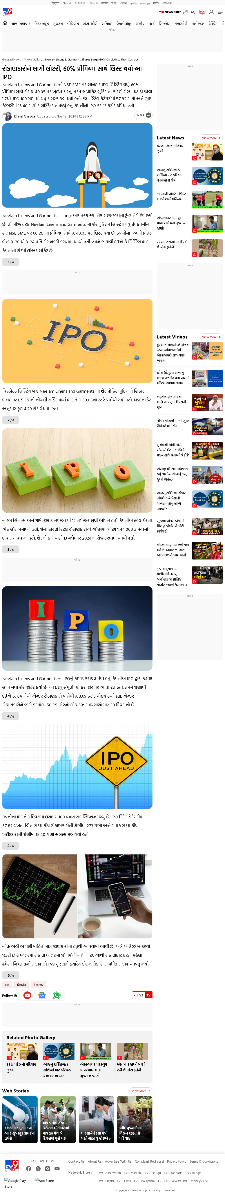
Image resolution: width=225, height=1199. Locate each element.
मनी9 (156, 3)
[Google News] (42, 995)
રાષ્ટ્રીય (140, 23)
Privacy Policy (176, 1161)
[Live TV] (200, 12)
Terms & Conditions (203, 1161)
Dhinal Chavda (24, 116)
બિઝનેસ (165, 23)
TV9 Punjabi (105, 1180)
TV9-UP (167, 3)
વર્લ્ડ (151, 23)
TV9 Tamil (124, 1180)
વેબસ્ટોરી (181, 23)
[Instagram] (47, 1168)
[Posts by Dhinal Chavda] (7, 116)
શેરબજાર (39, 985)
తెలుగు (93, 3)
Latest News (170, 137)
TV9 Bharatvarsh (109, 1172)
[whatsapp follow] (56, 995)
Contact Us (76, 1161)
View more (139, 1091)
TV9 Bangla (193, 1172)
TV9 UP (163, 1180)
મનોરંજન (198, 23)
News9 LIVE (179, 1180)
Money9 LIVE (200, 1180)
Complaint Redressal (149, 1161)
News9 (67, 3)
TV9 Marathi (133, 1172)
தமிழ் (134, 3)
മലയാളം (145, 3)
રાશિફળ (107, 23)
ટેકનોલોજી (124, 23)
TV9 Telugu (152, 1172)
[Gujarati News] (7, 11)
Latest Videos (172, 336)
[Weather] (187, 12)
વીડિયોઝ (73, 23)
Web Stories (15, 1090)
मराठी (105, 3)
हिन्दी (55, 3)
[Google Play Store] (17, 1183)
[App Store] (48, 1183)
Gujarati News (11, 59)
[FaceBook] (28, 1168)
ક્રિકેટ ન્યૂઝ (41, 23)
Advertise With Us (118, 1161)
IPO (7, 985)
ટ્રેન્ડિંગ (213, 23)
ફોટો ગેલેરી (90, 23)
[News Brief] (170, 12)
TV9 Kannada (173, 1172)
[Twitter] (38, 1168)
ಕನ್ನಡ (80, 3)
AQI (193, 12)
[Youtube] (27, 995)
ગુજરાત (58, 23)
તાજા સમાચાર (21, 23)
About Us (95, 1161)
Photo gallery (33, 59)
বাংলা (113, 3)
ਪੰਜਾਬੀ (123, 3)
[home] (4, 23)
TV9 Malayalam (144, 1180)
